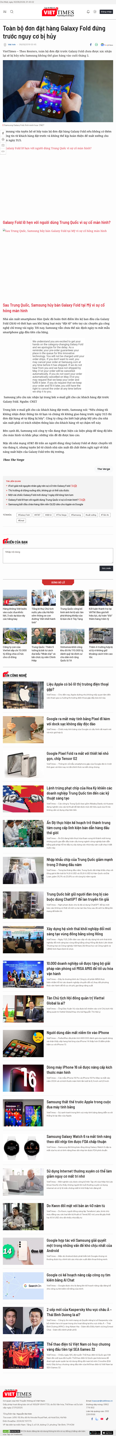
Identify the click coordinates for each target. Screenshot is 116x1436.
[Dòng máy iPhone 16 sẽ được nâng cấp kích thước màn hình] (23, 1078)
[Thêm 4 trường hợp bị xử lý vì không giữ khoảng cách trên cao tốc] (101, 636)
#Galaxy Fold (24, 515)
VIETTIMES (58, 12)
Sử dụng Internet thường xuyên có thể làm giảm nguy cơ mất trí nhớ (79, 1173)
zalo (97, 1419)
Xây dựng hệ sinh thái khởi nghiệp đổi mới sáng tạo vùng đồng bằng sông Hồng (79, 931)
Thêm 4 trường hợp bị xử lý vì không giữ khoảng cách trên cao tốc (101, 652)
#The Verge (61, 515)
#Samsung (76, 515)
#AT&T (37, 515)
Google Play (107, 1433)
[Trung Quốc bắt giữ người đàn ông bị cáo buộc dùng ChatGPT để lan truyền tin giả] (23, 905)
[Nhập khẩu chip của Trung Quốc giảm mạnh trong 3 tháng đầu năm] (23, 870)
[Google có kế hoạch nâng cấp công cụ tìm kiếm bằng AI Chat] (23, 1285)
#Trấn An (105, 515)
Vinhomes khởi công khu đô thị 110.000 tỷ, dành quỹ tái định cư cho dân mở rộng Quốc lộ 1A (71, 654)
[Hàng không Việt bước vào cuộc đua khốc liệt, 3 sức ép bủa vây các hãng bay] (15, 598)
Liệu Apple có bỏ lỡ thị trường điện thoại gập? (78, 686)
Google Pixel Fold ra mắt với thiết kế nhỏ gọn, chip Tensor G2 (78, 756)
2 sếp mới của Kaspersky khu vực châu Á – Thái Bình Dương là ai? (79, 1312)
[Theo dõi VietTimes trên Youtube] (102, 1419)
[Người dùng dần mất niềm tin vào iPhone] (23, 1043)
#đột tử (48, 515)
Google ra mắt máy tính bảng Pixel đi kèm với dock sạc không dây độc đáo (78, 721)
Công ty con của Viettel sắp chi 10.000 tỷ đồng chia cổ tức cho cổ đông (15, 652)
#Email (21, 520)
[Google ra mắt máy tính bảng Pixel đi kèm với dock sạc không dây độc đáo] (23, 729)
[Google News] (107, 44)
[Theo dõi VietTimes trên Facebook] (92, 1419)
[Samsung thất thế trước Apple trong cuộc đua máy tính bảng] (23, 1112)
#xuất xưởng (91, 515)
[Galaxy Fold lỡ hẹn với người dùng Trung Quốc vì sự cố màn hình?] (58, 183)
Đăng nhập (106, 11)
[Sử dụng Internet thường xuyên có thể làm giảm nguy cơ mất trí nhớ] (23, 1182)
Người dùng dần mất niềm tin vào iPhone (78, 1032)
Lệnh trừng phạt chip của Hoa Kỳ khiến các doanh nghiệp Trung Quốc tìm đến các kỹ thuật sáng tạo (79, 792)
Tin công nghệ (15, 675)
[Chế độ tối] (95, 12)
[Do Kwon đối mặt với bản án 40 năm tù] (23, 1216)
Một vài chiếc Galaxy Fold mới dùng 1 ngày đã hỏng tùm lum (40, 495)
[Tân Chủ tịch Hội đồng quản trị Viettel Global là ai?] (23, 1009)
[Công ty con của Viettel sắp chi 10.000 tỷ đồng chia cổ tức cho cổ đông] (15, 636)
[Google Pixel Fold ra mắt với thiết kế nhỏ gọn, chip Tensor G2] (23, 764)
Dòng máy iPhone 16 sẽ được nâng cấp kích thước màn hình (79, 1070)
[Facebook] (90, 44)
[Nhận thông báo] (88, 12)
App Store (95, 1433)
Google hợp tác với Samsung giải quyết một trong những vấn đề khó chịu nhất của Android (79, 1245)
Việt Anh (12, 44)
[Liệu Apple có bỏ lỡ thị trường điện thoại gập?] (23, 695)
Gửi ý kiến (106, 568)
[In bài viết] (96, 44)
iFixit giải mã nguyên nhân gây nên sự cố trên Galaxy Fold (39, 486)
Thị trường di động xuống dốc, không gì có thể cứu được (38, 490)
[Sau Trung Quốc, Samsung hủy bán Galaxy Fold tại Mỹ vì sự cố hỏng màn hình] (58, 265)
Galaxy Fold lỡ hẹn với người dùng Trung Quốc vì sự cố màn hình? (57, 222)
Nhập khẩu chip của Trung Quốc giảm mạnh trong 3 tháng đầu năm (80, 862)
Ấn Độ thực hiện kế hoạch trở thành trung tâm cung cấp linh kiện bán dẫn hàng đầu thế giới (78, 827)
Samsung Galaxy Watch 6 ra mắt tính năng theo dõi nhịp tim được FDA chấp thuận (79, 1139)
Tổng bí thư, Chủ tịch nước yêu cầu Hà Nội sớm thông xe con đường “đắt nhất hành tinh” (43, 615)
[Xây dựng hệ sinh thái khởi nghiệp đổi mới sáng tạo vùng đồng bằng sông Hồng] (23, 939)
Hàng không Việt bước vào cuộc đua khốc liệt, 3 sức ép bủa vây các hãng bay (15, 613)
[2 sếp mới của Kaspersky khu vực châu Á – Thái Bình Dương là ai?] (23, 1320)
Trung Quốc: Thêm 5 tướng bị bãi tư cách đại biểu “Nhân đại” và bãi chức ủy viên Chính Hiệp (44, 654)
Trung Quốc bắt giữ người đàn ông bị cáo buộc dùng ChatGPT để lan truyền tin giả (78, 896)
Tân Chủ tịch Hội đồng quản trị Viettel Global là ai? (75, 1000)
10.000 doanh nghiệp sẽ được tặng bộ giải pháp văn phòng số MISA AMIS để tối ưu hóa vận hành (80, 968)
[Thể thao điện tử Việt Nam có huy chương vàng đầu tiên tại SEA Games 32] (23, 1355)
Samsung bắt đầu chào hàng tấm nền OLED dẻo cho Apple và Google (45, 504)
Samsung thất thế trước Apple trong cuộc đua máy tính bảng (79, 1104)
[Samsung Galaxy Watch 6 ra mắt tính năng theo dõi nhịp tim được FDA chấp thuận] (23, 1147)
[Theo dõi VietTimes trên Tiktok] (107, 1419)
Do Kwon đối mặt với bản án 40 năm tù (76, 1205)
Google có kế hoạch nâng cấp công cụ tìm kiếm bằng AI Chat (78, 1277)
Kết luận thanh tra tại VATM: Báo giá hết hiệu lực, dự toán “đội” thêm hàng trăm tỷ (100, 613)
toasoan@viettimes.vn (102, 1401)
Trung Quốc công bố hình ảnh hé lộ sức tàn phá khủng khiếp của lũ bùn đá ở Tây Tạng (72, 613)
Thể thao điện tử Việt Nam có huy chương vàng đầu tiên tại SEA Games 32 (78, 1346)
